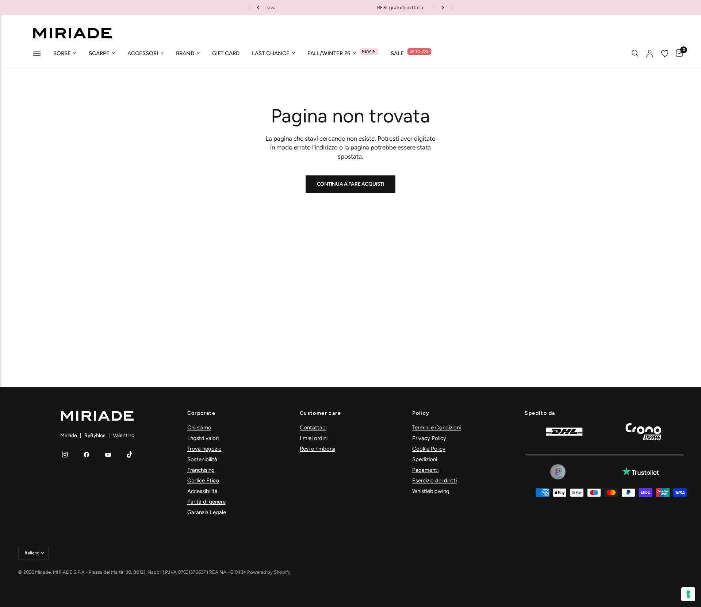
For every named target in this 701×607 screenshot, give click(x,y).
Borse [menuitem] (62, 53)
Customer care (320, 413)
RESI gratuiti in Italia (352, 7)
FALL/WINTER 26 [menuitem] (328, 53)
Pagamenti (425, 470)
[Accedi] (649, 53)
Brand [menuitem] (185, 53)
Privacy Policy (429, 438)
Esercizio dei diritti (434, 480)
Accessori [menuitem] (142, 53)
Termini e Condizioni (436, 427)
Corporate (201, 413)
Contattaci (313, 427)
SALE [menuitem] (397, 53)
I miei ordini (313, 438)
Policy (420, 413)
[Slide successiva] (443, 7)
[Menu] (37, 54)
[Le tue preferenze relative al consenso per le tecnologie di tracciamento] (688, 594)
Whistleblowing (430, 491)
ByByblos (95, 435)
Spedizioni (424, 459)
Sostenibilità (202, 459)
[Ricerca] (635, 53)
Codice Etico (203, 480)
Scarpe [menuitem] (99, 53)
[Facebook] (86, 455)
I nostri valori (203, 438)
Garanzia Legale (206, 512)
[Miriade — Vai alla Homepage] (72, 33)
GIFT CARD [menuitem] (226, 53)
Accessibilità (202, 491)
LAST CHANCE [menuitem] (271, 53)
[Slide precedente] (258, 7)
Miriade (68, 435)
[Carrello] (677, 53)
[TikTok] (130, 455)
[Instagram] (65, 455)
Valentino (123, 435)
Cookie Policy (428, 448)
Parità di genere (206, 501)
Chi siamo (199, 427)
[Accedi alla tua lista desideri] (664, 53)
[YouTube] (108, 455)
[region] (350, 7)
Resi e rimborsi (317, 448)
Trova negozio (204, 448)
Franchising (201, 470)
